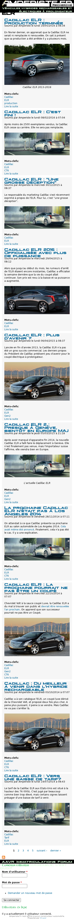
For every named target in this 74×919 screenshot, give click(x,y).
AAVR (8, 861)
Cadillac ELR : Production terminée (33, 20)
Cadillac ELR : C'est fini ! (32, 112)
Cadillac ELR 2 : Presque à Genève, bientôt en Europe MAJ (36, 427)
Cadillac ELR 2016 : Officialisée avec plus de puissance (35, 252)
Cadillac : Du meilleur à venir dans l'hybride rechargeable (35, 686)
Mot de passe (12, 882)
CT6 (6, 170)
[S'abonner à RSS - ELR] (3, 858)
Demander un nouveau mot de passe (30, 893)
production (10, 103)
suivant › (42, 850)
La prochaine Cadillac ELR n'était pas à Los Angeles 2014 (36, 510)
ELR (6, 100)
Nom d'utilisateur (14, 871)
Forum (65, 861)
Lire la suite (11, 106)
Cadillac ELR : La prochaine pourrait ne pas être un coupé (36, 587)
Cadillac (8, 97)
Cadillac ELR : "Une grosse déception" (31, 180)
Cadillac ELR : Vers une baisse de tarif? (32, 776)
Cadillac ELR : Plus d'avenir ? (32, 336)
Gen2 (7, 416)
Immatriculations (36, 861)
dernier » (55, 850)
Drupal (43, 918)
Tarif (6, 837)
